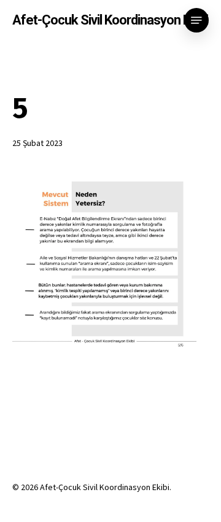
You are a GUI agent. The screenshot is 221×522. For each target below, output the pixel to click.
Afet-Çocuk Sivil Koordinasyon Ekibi (110, 20)
